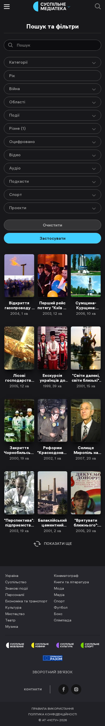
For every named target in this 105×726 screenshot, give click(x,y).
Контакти (33, 689)
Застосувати (52, 238)
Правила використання (53, 708)
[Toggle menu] (7, 6)
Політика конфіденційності (52, 714)
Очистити (52, 225)
